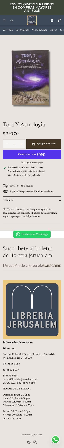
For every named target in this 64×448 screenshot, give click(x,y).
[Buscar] (12, 20)
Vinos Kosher (39, 30)
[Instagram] (35, 442)
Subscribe (52, 266)
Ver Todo (8, 30)
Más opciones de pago (32, 162)
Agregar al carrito (46, 144)
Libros (53, 30)
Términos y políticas (32, 435)
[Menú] (4, 20)
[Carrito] (60, 20)
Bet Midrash (22, 30)
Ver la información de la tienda (24, 175)
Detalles (8, 200)
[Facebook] (29, 442)
